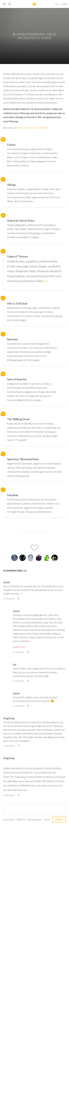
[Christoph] (38, 558)
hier (46, 281)
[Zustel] (30, 558)
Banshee (12, 339)
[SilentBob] (14, 558)
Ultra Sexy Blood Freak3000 (33, 127)
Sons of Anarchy (16, 379)
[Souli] (22, 558)
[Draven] (54, 558)
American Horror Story (20, 220)
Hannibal (12, 495)
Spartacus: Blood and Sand (23, 459)
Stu (14, 664)
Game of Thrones (17, 256)
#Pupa (21, 646)
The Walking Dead (18, 419)
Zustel (6, 582)
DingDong (8, 718)
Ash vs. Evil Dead (17, 303)
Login (64, 4)
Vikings (11, 184)
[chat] (57, 4)
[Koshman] (46, 558)
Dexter (11, 144)
